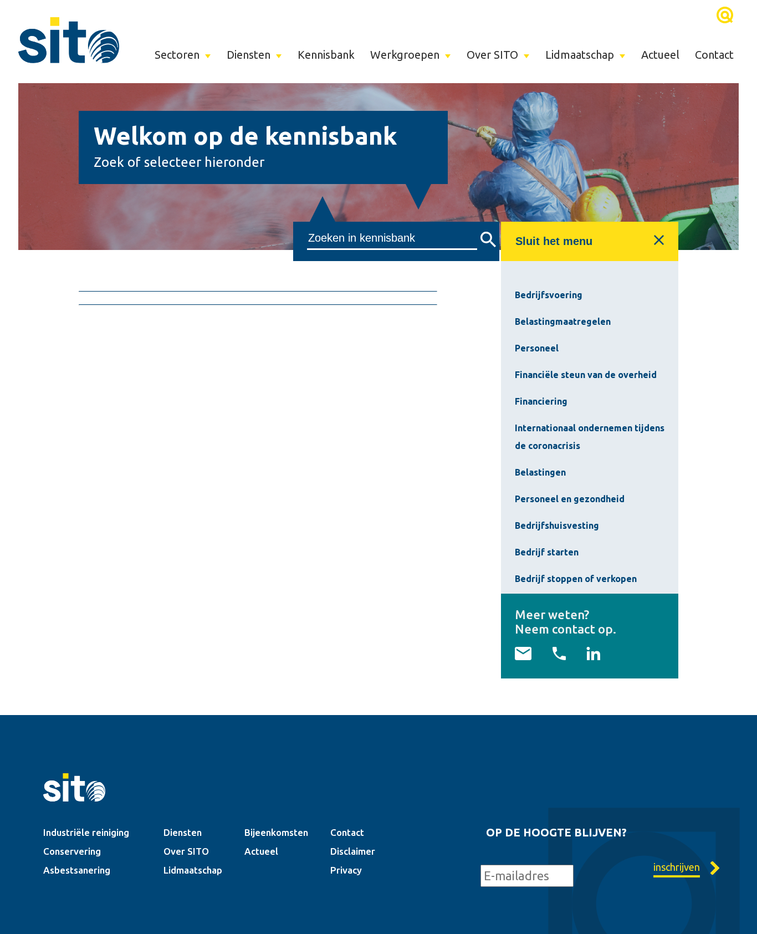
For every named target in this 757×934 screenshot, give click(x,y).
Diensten (248, 54)
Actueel (660, 54)
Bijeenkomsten (276, 832)
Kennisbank (326, 54)
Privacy (346, 870)
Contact (714, 54)
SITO (68, 40)
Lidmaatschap (579, 54)
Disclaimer (352, 851)
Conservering (72, 851)
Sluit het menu (553, 241)
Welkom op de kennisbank (245, 135)
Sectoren (177, 54)
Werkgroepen (404, 54)
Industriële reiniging (86, 832)
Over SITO (492, 54)
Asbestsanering (76, 870)
